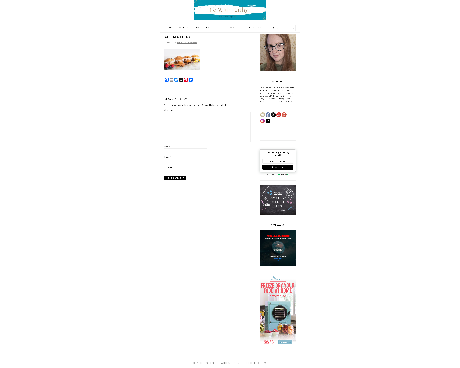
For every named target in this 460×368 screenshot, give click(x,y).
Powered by (272, 174)
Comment (169, 110)
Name (167, 146)
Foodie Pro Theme (256, 363)
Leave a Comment (189, 43)
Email (167, 157)
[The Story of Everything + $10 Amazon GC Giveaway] (278, 265)
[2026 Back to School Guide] (278, 215)
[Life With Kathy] (230, 21)
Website (168, 167)
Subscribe (277, 167)
